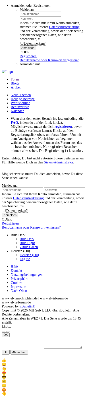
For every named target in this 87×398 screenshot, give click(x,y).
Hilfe (14, 266)
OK (6, 334)
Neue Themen (21, 95)
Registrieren (28, 56)
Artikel (16, 87)
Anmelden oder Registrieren (30, 5)
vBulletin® (27, 306)
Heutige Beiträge (23, 99)
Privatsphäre (19, 278)
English (25, 259)
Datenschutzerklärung (64, 27)
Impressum (18, 287)
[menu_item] (43, 360)
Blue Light (27, 243)
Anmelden (27, 47)
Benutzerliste (20, 107)
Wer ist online (20, 103)
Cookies (16, 283)
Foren (15, 79)
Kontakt (16, 270)
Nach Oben (19, 291)
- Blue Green (29, 247)
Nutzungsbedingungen (27, 274)
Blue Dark (27, 239)
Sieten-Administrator (58, 162)
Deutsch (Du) (29, 255)
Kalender (17, 111)
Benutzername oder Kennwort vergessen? (49, 60)
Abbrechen (19, 352)
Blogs (15, 83)
